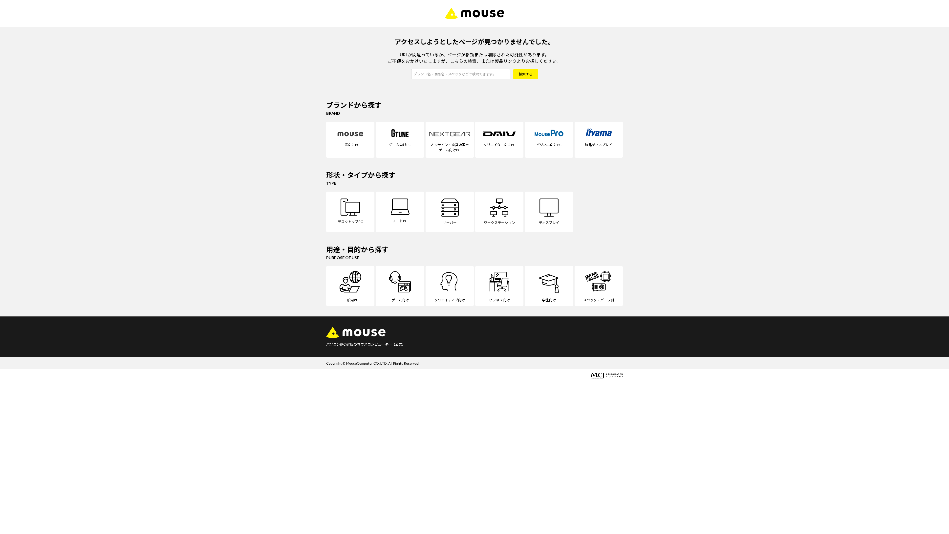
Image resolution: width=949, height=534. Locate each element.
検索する (526, 74)
